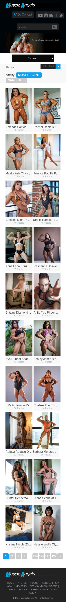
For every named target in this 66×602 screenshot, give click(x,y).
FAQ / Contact (23, 14)
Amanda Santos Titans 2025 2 (25, 127)
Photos (22, 583)
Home (10, 583)
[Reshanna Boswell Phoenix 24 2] (47, 245)
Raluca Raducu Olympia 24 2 (25, 451)
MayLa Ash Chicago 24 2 (22, 173)
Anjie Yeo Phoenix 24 (48, 312)
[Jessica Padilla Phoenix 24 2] (47, 152)
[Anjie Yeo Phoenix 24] (47, 291)
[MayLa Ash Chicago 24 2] (19, 152)
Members (21, 586)
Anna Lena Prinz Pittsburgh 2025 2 (28, 266)
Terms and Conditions (43, 586)
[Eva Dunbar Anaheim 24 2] (19, 338)
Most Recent (29, 74)
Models (46, 583)
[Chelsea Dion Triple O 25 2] (19, 199)
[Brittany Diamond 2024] (19, 291)
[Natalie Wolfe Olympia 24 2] (47, 523)
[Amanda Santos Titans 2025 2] (19, 106)
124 (35, 556)
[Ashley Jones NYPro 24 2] (47, 338)
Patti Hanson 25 (18, 405)
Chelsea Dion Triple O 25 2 (23, 219)
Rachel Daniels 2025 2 (48, 127)
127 (54, 556)
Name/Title (16, 80)
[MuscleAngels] (33, 6)
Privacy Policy (18, 589)
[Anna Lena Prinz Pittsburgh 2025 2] (19, 245)
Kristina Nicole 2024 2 (20, 544)
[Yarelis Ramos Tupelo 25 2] (45, 199)
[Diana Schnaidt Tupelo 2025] (47, 477)
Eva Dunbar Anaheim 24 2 (23, 358)
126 (47, 556)
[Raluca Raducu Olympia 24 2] (19, 430)
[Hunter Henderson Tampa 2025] (19, 477)
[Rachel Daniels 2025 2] (47, 106)
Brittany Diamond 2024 (20, 312)
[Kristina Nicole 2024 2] (19, 523)
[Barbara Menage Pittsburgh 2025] (45, 430)
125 (41, 556)
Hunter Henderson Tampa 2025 (26, 498)
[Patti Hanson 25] (19, 384)
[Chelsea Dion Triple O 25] (47, 384)
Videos (34, 583)
